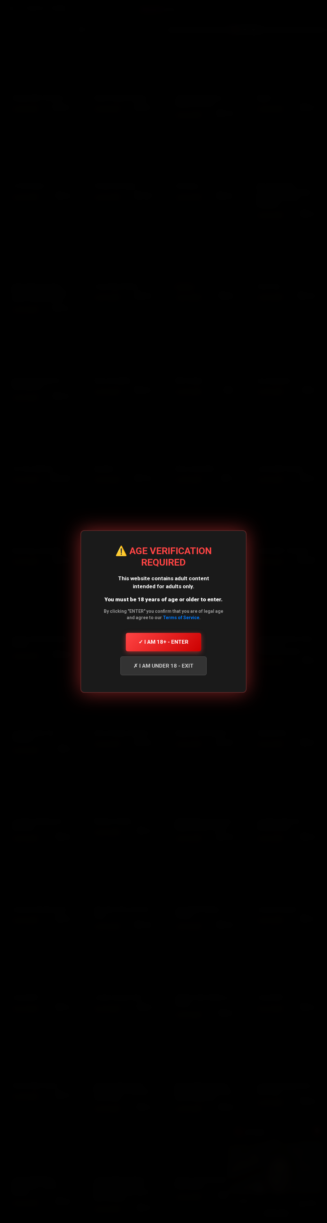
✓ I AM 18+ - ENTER (163, 642)
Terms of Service (181, 617)
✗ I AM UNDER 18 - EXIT (163, 666)
